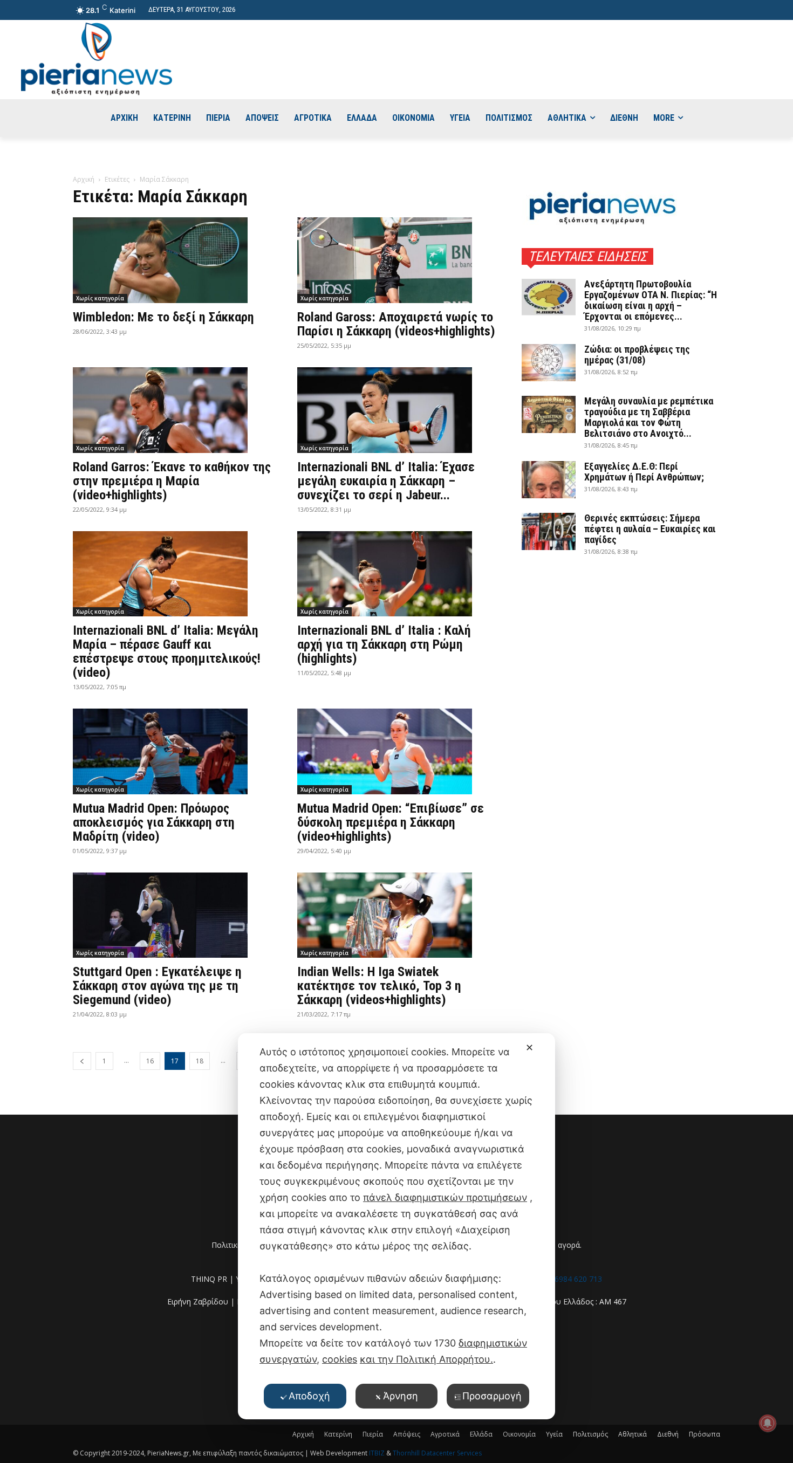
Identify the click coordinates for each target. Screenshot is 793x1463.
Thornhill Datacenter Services (437, 1453)
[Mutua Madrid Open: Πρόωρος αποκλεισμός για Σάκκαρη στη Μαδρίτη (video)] (172, 751)
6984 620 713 (578, 1279)
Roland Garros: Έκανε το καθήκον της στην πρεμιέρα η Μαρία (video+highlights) (172, 481)
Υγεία (554, 1434)
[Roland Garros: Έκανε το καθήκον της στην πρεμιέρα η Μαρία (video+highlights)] (172, 410)
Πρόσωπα (704, 1434)
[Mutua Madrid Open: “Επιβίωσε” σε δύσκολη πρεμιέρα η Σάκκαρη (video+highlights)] (396, 751)
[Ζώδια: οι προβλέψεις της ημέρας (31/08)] (549, 362)
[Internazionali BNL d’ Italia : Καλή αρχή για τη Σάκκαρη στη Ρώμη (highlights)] (396, 574)
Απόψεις (406, 1434)
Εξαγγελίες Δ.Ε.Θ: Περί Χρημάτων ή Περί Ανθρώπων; (644, 472)
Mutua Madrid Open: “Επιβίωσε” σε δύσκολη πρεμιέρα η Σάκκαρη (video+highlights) (390, 822)
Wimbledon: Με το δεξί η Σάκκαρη (163, 317)
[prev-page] (82, 1061)
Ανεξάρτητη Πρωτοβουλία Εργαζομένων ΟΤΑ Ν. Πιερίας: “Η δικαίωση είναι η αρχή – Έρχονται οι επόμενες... (650, 300)
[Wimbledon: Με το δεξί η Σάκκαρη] (172, 260)
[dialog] (396, 1226)
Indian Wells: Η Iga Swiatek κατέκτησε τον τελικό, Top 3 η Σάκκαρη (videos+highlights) (379, 985)
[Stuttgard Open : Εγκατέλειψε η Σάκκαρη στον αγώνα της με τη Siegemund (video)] (172, 915)
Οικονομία (519, 1434)
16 (150, 1061)
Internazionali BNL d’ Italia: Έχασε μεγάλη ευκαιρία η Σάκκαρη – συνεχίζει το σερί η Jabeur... (386, 481)
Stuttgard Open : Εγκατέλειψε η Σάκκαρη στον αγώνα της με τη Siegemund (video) (157, 985)
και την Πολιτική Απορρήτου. (426, 1359)
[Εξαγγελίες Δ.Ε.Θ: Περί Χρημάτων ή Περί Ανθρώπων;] (549, 479)
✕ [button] (529, 1047)
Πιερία (373, 1434)
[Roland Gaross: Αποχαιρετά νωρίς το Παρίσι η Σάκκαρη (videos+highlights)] (396, 260)
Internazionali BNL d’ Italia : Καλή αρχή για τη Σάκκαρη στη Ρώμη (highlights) (384, 644)
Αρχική (83, 179)
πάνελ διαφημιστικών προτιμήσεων (445, 1197)
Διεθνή (668, 1434)
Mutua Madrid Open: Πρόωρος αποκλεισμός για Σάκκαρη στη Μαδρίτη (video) (154, 822)
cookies (339, 1359)
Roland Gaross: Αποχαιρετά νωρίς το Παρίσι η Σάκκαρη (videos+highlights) (396, 324)
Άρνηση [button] (400, 1396)
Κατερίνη (338, 1434)
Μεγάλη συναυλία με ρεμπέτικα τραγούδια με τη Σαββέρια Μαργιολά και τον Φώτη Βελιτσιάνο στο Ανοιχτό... (648, 417)
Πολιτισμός (590, 1434)
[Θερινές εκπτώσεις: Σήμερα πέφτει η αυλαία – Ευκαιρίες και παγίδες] (549, 531)
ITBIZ (377, 1453)
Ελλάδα (481, 1434)
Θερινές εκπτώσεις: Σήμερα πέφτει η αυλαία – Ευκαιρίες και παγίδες (650, 528)
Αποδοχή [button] (309, 1396)
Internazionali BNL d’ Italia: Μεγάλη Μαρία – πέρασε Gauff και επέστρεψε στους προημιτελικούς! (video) (167, 651)
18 (199, 1061)
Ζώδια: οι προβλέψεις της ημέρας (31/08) (637, 355)
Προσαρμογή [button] (492, 1396)
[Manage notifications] (767, 1423)
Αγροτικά (445, 1434)
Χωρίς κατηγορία (100, 298)
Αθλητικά (632, 1434)
